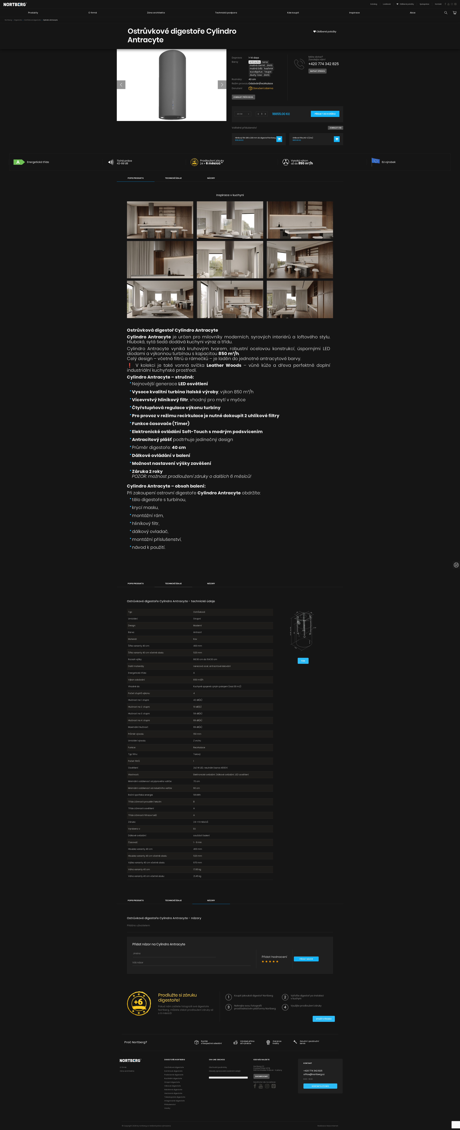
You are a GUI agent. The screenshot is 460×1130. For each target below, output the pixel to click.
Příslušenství (170, 1104)
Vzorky (167, 1108)
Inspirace (354, 12)
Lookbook (387, 4)
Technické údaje (173, 178)
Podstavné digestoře (173, 1075)
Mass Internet (332, 1126)
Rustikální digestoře (173, 1078)
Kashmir (268, 68)
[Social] (445, 4)
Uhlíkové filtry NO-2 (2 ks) (303, 138)
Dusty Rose (256, 75)
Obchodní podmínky (218, 1067)
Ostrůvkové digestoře (32, 20)
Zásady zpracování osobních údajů (224, 1071)
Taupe (267, 71)
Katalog (373, 4)
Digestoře (18, 20)
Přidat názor (306, 959)
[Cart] (454, 12)
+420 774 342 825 (323, 64)
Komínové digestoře (173, 1071)
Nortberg (8, 20)
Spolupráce (424, 4)
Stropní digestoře (172, 1082)
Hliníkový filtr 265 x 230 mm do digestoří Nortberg (255, 138)
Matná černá (257, 65)
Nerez (265, 62)
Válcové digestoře (172, 1086)
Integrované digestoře (174, 1101)
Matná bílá (256, 68)
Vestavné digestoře (173, 1093)
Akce (412, 12)
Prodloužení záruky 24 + (212, 162)
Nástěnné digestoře (173, 1089)
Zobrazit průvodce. (243, 97)
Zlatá (269, 65)
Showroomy (261, 1076)
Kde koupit (293, 12)
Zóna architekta (156, 12)
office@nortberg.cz (314, 1074)
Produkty (33, 12)
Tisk (303, 661)
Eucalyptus (256, 71)
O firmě (92, 12)
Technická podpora (226, 12)
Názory (211, 178)
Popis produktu (136, 178)
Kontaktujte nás (320, 1086)
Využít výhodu (324, 1019)
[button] (121, 84)
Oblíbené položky (406, 4)
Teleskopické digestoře (174, 1097)
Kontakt (438, 4)
